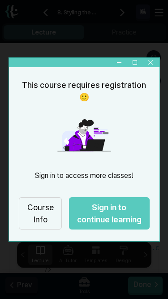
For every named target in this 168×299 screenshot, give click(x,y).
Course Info (40, 213)
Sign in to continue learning (109, 213)
